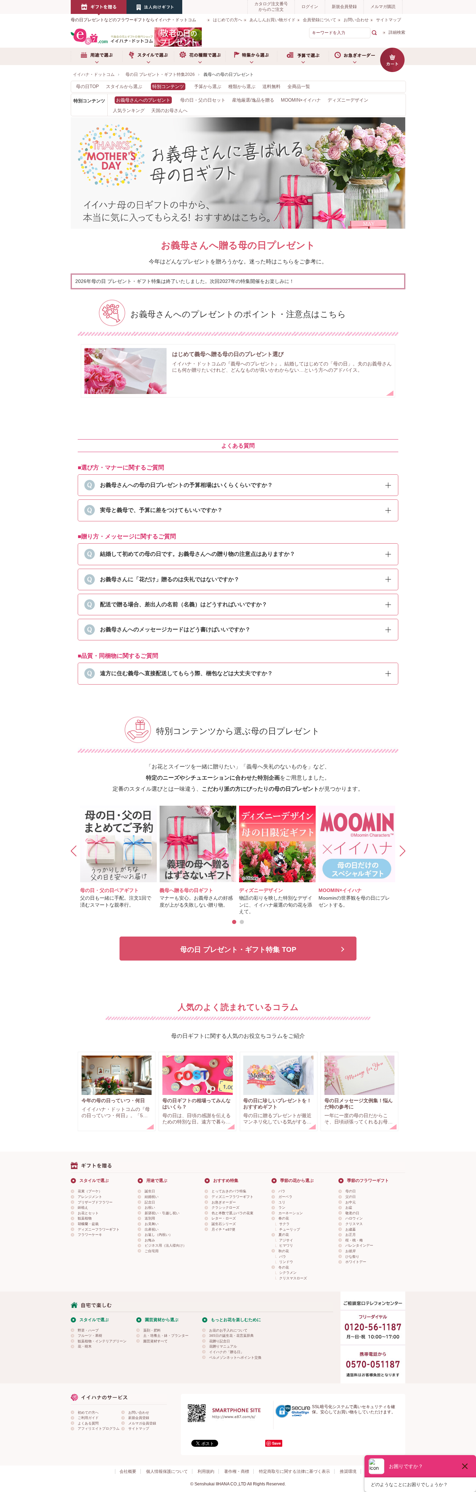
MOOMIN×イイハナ (301, 100)
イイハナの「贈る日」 (226, 1352)
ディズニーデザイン (348, 100)
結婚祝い (152, 1197)
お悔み (150, 1240)
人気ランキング (129, 110)
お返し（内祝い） (158, 1235)
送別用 (150, 1218)
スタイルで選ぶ (148, 56)
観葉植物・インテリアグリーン (102, 1341)
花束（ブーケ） (90, 1191)
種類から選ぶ (241, 86)
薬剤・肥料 (152, 1330)
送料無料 (271, 86)
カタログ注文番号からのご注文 (271, 6)
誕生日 (150, 1191)
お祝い (150, 1207)
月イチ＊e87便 (223, 1229)
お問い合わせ (356, 19)
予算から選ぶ (207, 86)
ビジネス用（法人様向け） (165, 1245)
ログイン (309, 6)
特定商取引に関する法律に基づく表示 (294, 1471)
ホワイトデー (355, 1262)
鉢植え (83, 1207)
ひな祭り (352, 1256)
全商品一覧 (298, 86)
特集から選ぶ (251, 56)
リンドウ (286, 1262)
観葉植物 (85, 1218)
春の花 (283, 1218)
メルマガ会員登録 (142, 1423)
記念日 (150, 1202)
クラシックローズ (225, 1207)
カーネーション (290, 1213)
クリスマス (354, 1224)
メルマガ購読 (383, 6)
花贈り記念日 (219, 1341)
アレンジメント (90, 1197)
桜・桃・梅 (354, 1240)
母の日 (350, 1191)
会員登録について (319, 19)
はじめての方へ (227, 19)
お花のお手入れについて (228, 1330)
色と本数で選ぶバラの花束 (232, 1213)
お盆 (348, 1207)
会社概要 (128, 1471)
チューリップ (289, 1229)
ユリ (281, 1202)
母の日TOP (87, 86)
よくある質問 (88, 1423)
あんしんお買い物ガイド (272, 19)
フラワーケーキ (90, 1235)
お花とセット (88, 1213)
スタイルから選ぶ (124, 86)
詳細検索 (397, 32)
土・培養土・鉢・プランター (166, 1335)
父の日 (350, 1197)
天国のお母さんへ (169, 110)
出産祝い (152, 1229)
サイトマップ (388, 19)
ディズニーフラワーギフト (99, 1229)
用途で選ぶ (96, 56)
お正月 (350, 1235)
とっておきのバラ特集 (229, 1191)
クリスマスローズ (293, 1278)
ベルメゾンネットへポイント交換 (235, 1357)
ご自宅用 (152, 1251)
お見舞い (152, 1224)
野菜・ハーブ (88, 1330)
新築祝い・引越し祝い (162, 1213)
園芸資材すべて (155, 1341)
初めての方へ (88, 1412)
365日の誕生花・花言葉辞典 (231, 1335)
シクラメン (288, 1272)
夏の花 (283, 1235)
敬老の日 (352, 1213)
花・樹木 (85, 1346)
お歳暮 (350, 1229)
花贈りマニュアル (223, 1346)
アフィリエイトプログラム (99, 1428)
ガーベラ (285, 1197)
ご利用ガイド (88, 1418)
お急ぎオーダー (354, 56)
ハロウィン (354, 1218)
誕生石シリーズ (224, 1224)
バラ (281, 1191)
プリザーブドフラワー (95, 1202)
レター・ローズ (224, 1218)
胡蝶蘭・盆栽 (88, 1224)
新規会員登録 (344, 6)
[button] (234, 922)
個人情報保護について (167, 1471)
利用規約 (206, 1471)
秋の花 (283, 1251)
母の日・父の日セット (202, 100)
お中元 (350, 1202)
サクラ (284, 1224)
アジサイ (286, 1240)
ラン (281, 1207)
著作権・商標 (236, 1471)
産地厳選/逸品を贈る (253, 100)
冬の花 (283, 1267)
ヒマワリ (286, 1245)
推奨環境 (348, 1471)
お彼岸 (350, 1251)
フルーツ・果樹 (90, 1335)
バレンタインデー (359, 1245)
